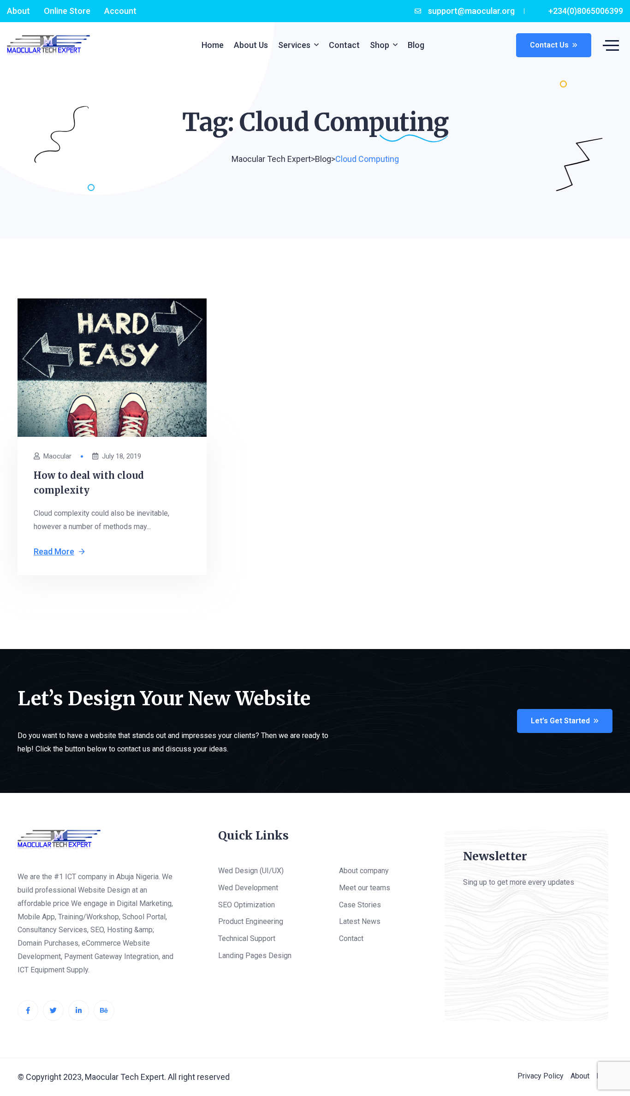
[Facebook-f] (28, 1010)
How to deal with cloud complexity (89, 483)
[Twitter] (53, 1010)
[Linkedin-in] (78, 1010)
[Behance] (104, 1010)
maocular (57, 456)
